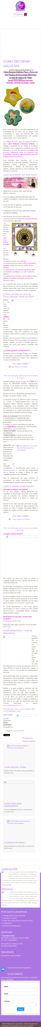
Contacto (30, 1026)
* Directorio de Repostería (11, 926)
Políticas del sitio (20, 1026)
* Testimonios (6, 923)
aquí (4, 441)
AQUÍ (9, 627)
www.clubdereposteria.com (12, 705)
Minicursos (7, 889)
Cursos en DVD (18, 731)
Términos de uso (7, 1026)
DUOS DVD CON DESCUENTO (12, 804)
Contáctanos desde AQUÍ (12, 621)
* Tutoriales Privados (9, 918)
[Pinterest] (20, 960)
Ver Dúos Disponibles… (9, 940)
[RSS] (3, 960)
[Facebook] (11, 960)
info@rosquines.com (10, 470)
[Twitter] (7, 960)
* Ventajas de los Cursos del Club (13, 915)
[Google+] (24, 960)
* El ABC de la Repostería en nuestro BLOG (17, 921)
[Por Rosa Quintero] (20, 10)
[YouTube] (16, 960)
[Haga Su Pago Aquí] (20, 369)
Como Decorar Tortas (15, 767)
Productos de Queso (14, 842)
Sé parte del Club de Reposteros (19, 968)
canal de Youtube (15, 670)
